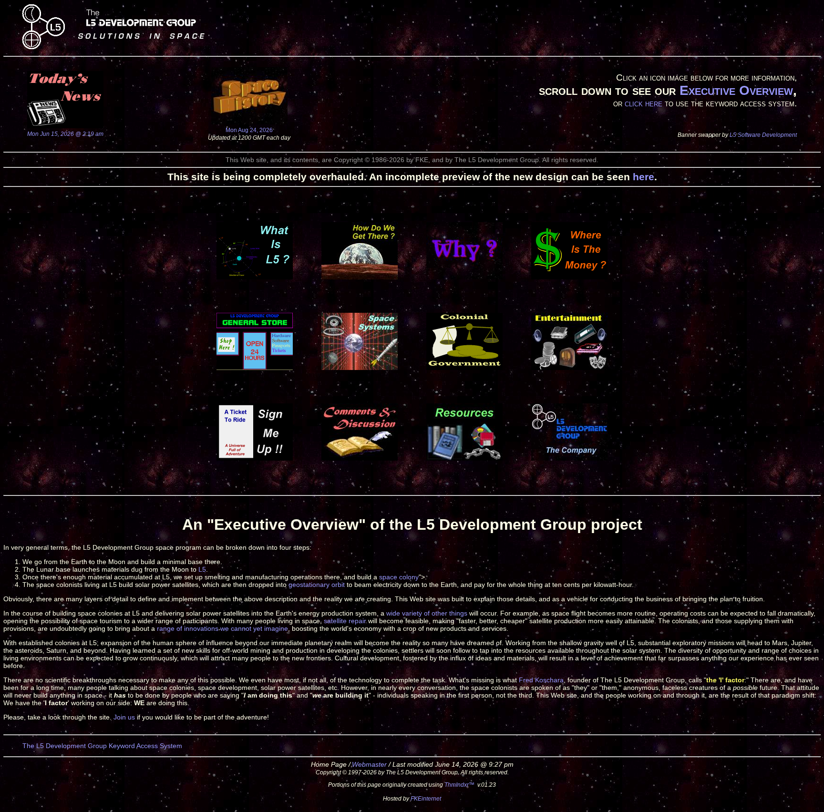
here (643, 176)
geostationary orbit (316, 584)
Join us (124, 717)
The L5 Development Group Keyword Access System (102, 746)
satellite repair (345, 621)
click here (643, 103)
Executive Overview (736, 90)
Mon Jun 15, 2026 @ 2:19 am (65, 134)
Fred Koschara (541, 680)
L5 (202, 569)
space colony (399, 577)
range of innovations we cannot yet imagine (222, 628)
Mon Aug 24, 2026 (249, 130)
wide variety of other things (426, 613)
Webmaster (369, 764)
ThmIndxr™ (459, 784)
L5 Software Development (763, 135)
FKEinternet (426, 798)
